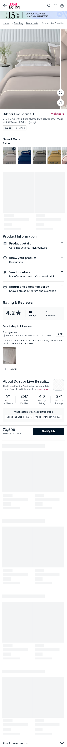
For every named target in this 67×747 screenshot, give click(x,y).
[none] (33, 15)
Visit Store (57, 113)
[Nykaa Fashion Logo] (26, 6)
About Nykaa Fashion (15, 743)
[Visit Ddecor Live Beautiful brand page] (58, 384)
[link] (9, 155)
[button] (5, 6)
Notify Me (49, 431)
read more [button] (43, 389)
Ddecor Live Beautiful (18, 114)
